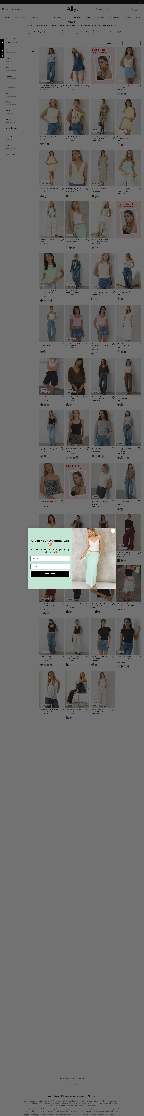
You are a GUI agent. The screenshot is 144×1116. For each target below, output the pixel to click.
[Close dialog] (113, 530)
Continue (50, 573)
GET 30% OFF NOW (2, 49)
